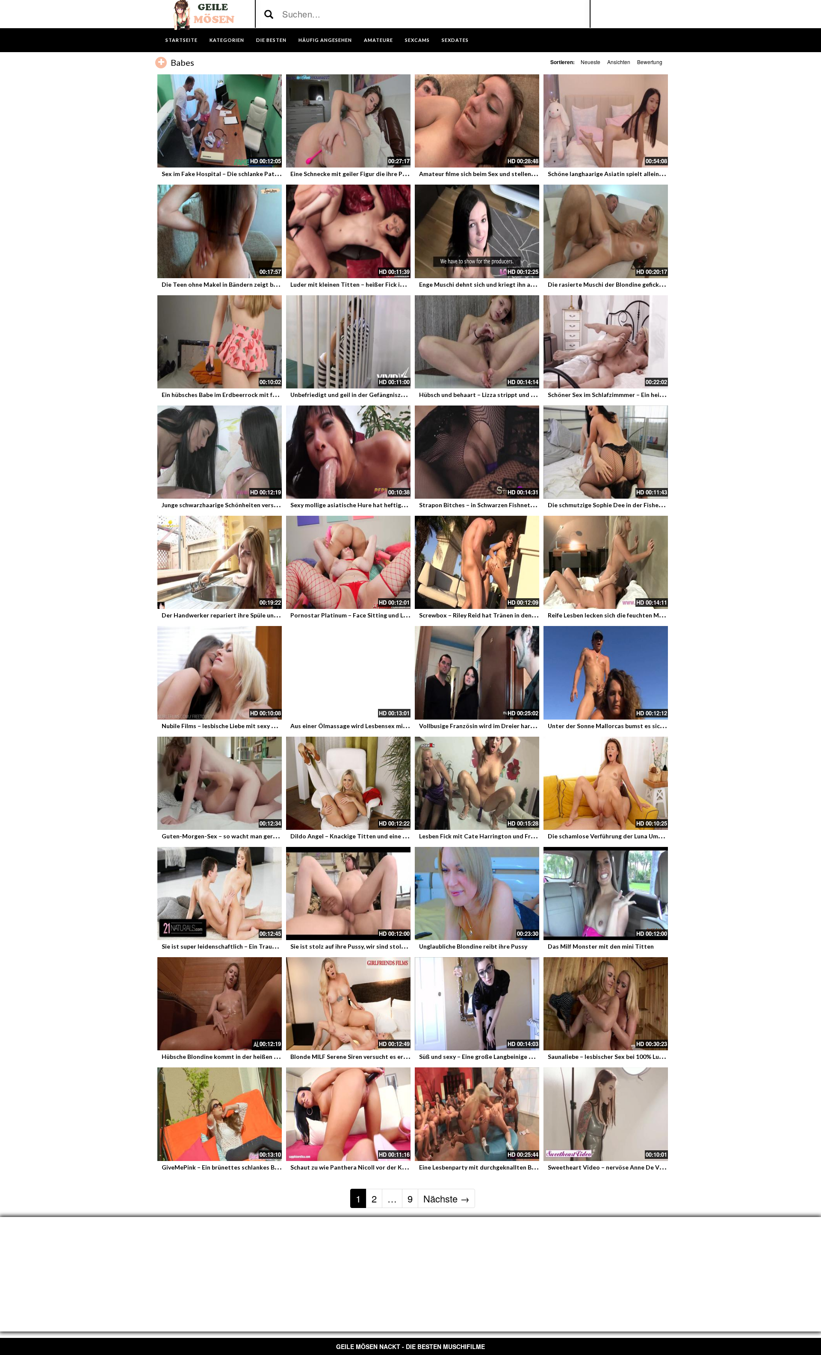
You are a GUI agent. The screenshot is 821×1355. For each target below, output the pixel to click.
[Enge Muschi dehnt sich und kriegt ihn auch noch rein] (477, 231)
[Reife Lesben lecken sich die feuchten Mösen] (605, 562)
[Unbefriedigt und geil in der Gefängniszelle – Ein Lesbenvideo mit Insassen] (348, 341)
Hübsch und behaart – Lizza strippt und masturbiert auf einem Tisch (515, 394)
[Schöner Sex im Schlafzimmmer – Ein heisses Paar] (605, 341)
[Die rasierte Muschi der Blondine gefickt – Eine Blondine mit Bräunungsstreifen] (605, 231)
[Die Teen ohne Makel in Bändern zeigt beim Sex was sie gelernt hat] (219, 231)
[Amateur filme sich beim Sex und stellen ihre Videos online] (477, 121)
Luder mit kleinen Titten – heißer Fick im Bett (354, 284)
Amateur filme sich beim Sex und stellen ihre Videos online (501, 173)
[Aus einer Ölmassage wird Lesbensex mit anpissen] (348, 672)
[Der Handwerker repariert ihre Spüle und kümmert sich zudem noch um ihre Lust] (219, 562)
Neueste (590, 61)
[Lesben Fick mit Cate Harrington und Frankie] (477, 783)
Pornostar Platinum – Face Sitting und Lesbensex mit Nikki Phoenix (385, 615)
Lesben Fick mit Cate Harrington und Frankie (482, 836)
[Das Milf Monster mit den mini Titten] (605, 893)
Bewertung (649, 61)
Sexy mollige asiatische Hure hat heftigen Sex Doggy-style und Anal (386, 504)
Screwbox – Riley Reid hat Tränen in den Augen (485, 615)
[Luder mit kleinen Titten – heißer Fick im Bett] (348, 231)
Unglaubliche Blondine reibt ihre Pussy (473, 946)
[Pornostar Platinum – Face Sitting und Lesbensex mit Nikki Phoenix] (348, 562)
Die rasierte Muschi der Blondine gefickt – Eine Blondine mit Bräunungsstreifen (659, 284)
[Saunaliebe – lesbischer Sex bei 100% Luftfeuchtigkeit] (605, 1003)
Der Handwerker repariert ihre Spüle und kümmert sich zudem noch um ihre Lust (275, 615)
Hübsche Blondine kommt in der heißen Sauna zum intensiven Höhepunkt (265, 1056)
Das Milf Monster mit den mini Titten (601, 946)
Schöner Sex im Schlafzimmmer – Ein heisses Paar (617, 394)
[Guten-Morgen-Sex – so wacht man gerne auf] (219, 783)
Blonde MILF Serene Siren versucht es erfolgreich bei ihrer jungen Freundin (395, 1056)
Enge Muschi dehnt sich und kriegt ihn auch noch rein (493, 284)
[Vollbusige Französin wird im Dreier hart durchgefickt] (477, 672)
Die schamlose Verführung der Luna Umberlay (612, 836)
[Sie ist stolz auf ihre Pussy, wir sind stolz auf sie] (348, 893)
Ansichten (618, 61)
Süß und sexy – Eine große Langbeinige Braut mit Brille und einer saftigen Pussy (530, 1056)
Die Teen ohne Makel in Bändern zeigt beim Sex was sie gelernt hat (256, 284)
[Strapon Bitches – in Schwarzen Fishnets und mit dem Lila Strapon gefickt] (477, 452)
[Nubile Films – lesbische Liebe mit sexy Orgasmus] (219, 672)
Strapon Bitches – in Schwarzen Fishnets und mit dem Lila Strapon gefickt (522, 504)
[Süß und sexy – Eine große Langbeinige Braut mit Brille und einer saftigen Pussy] (477, 1003)
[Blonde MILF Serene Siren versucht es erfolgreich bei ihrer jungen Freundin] (348, 1003)
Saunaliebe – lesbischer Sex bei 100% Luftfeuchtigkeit (623, 1056)
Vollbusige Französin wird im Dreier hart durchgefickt (494, 725)
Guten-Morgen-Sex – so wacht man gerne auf (226, 836)
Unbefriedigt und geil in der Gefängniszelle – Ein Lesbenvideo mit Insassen (394, 394)
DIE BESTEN (271, 40)
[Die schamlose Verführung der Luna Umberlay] (605, 783)
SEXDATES (455, 40)
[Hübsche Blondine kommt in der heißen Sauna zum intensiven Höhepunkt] (219, 1003)
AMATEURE (378, 40)
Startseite (181, 40)
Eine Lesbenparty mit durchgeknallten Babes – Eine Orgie (499, 1167)
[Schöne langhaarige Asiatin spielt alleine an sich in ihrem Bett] (605, 121)
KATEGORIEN (227, 40)
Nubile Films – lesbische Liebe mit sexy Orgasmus (231, 725)
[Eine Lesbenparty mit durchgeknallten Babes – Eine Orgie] (477, 1114)
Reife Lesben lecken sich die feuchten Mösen (610, 615)
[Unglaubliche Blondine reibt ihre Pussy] (477, 893)
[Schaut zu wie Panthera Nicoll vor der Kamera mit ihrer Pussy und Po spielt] (348, 1114)
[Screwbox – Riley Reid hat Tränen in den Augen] (477, 562)
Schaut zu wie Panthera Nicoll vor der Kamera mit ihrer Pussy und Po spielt (396, 1167)
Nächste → (446, 1198)
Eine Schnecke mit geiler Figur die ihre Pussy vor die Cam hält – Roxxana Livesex (403, 173)
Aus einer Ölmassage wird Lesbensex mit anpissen (361, 725)
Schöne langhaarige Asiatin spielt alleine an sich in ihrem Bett (634, 173)
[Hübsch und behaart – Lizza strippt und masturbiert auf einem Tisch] (477, 341)
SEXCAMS (417, 40)
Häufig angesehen (325, 40)
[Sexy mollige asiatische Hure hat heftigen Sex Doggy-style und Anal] (348, 452)
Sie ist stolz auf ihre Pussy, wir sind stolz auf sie (357, 946)
